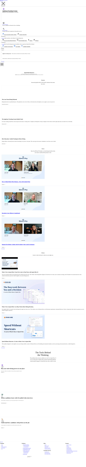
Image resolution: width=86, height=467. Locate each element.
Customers (3, 44)
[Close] (3, 3)
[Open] (2, 64)
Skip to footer (6, 0)
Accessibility (40, 456)
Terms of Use (38, 456)
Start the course (3, 143)
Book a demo (2, 61)
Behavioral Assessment (4, 30)
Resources (3, 38)
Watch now (3, 184)
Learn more (2, 427)
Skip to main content (2, 0)
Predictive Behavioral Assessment (27, 448)
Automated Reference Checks (26, 449)
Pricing (2, 48)
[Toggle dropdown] (4, 6)
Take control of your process (5, 104)
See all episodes (3, 248)
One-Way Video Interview (5, 24)
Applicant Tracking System (9, 11)
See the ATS (2, 372)
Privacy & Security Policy (34, 456)
